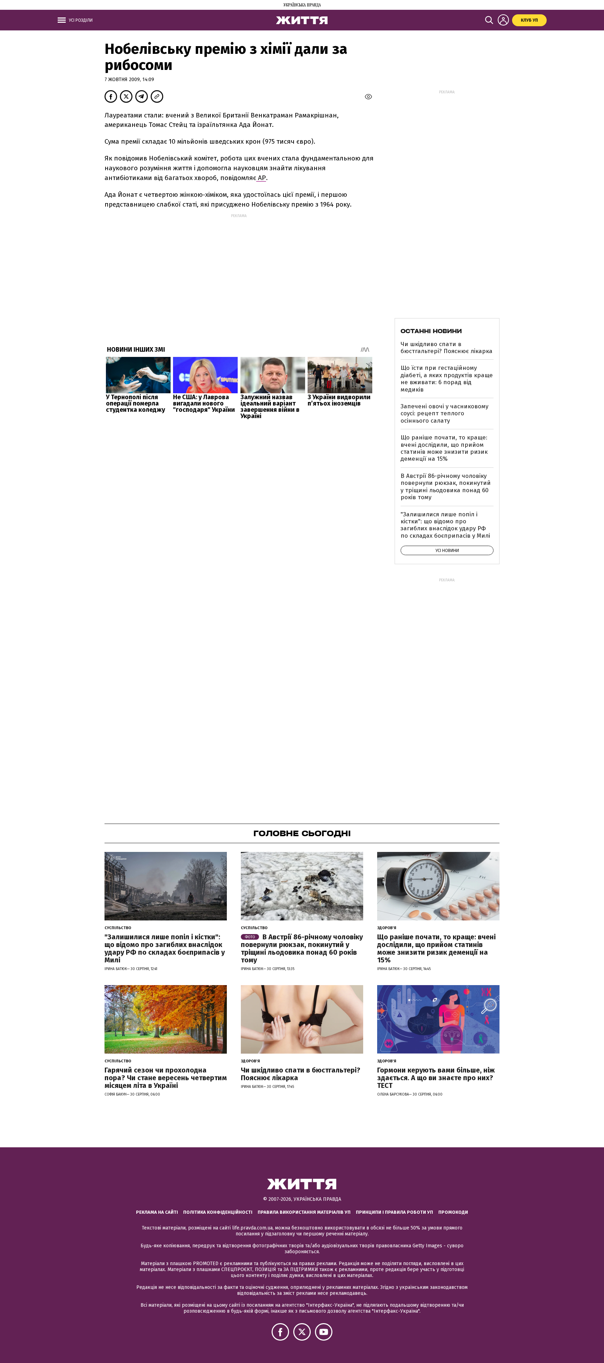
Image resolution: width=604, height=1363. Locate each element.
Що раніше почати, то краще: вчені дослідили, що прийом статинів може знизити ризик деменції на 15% (444, 448)
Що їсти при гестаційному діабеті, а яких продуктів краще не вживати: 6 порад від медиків (447, 378)
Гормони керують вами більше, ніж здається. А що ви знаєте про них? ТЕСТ (436, 1078)
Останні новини (431, 331)
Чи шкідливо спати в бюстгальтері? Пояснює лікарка (446, 347)
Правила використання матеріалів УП (304, 1212)
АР (261, 178)
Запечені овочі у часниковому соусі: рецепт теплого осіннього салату (444, 413)
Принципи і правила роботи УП (394, 1212)
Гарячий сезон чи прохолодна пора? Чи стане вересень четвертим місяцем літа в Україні (166, 1078)
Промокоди (453, 1212)
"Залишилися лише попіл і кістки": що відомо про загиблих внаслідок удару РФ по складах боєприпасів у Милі (445, 525)
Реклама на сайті (157, 1212)
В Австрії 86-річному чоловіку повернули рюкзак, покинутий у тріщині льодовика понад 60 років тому (446, 486)
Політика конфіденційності (217, 1212)
